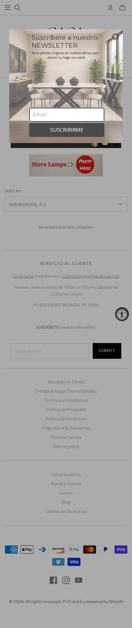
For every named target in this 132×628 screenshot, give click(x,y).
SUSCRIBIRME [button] (66, 129)
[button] (115, 36)
